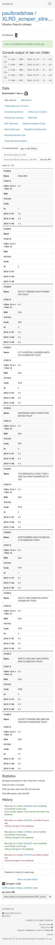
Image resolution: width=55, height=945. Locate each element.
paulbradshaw (18, 12)
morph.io (7, 3)
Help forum (46, 927)
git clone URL (8, 892)
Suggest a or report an (33, 930)
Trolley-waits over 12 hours (16, 105)
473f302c (28, 831)
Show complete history (27, 879)
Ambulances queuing (13, 117)
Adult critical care (12, 129)
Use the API (45, 159)
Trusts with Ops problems (15, 140)
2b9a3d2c (28, 805)
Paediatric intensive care (35, 129)
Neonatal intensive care (14, 135)
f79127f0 (28, 854)
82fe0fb (50, 934)
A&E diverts (26, 100)
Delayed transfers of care (34, 123)
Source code (44, 924)
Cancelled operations (13, 111)
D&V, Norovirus (11, 123)
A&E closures (10, 100)
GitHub (8, 915)
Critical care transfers (37, 111)
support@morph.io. (13, 913)
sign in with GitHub (28, 148)
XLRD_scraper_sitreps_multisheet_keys (20, 887)
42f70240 (28, 820)
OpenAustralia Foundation (33, 938)
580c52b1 (28, 843)
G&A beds (32, 117)
